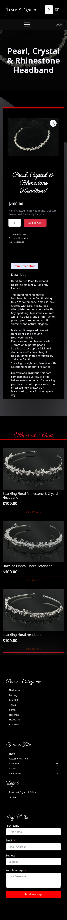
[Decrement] (11, 222)
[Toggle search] (49, 9)
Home (12, 753)
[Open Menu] (27, 24)
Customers (15, 763)
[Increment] (18, 222)
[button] (53, 123)
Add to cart (35, 223)
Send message (33, 894)
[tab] (24, 266)
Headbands (23, 238)
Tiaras (12, 704)
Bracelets (14, 700)
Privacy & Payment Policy (22, 792)
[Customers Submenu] (58, 763)
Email (9, 840)
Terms (12, 797)
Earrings (13, 695)
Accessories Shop (18, 758)
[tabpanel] (33, 335)
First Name (12, 825)
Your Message (14, 870)
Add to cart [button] (33, 511)
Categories (15, 773)
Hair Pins (14, 714)
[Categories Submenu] (58, 773)
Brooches (14, 724)
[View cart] (57, 9)
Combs (13, 709)
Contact (13, 768)
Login (59, 24)
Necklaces (14, 690)
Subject (10, 855)
